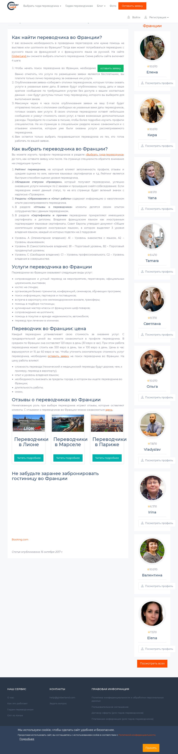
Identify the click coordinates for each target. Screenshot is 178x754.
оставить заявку (110, 68)
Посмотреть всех (152, 663)
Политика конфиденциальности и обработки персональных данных (128, 699)
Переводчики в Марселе (70, 441)
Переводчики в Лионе (31, 441)
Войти (136, 17)
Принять (151, 747)
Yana (152, 198)
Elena (152, 638)
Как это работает (17, 703)
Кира (152, 135)
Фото (113, 5)
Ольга (152, 386)
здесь (108, 409)
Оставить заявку (132, 5)
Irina (152, 512)
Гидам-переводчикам (79, 5)
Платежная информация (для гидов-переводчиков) (122, 718)
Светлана (152, 324)
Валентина (152, 575)
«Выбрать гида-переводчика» (105, 154)
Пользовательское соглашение (110, 706)
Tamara (152, 261)
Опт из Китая (15, 715)
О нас (10, 697)
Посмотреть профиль (158, 83)
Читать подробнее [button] (29, 458)
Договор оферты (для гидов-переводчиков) (117, 712)
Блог (100, 5)
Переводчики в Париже (109, 441)
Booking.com (20, 539)
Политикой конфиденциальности (137, 735)
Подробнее (26, 739)
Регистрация (158, 17)
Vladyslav (152, 449)
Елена (152, 72)
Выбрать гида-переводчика (41, 5)
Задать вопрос (58, 703)
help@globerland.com (62, 697)
